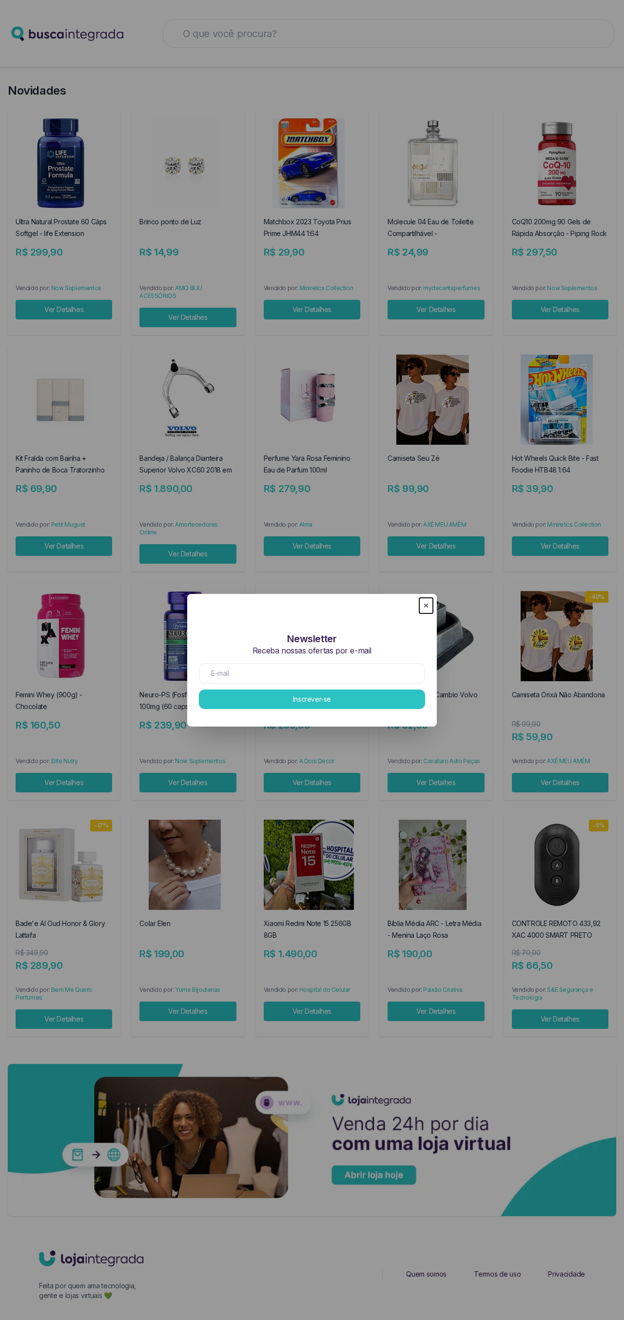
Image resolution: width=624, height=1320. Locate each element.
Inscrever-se (312, 699)
